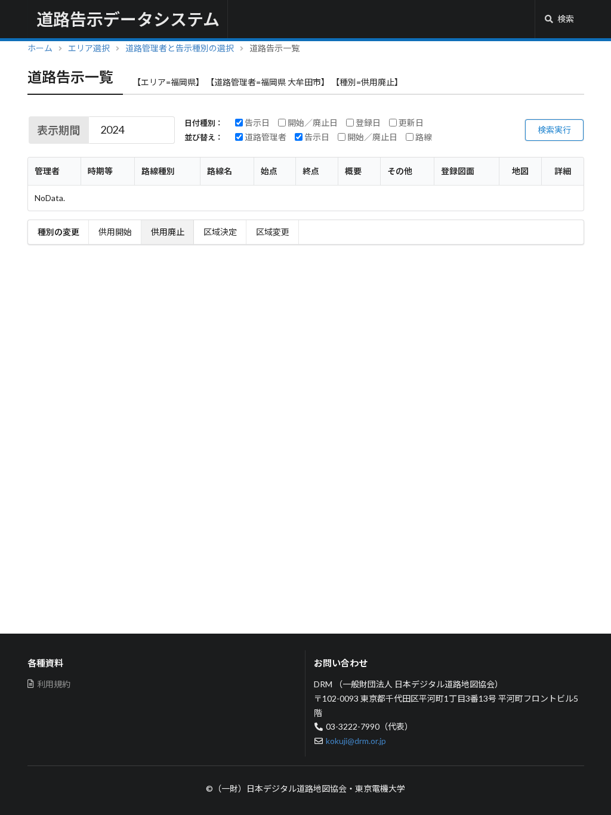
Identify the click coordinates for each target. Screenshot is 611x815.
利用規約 (53, 684)
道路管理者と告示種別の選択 (179, 48)
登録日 (367, 123)
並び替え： (203, 137)
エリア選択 (89, 48)
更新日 (410, 123)
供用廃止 (167, 232)
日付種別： (203, 123)
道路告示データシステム (128, 19)
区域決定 (220, 232)
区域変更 (272, 232)
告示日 (256, 123)
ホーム (40, 48)
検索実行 (554, 130)
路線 (422, 137)
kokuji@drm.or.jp (356, 741)
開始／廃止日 (312, 123)
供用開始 (115, 232)
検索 (565, 19)
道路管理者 (264, 137)
